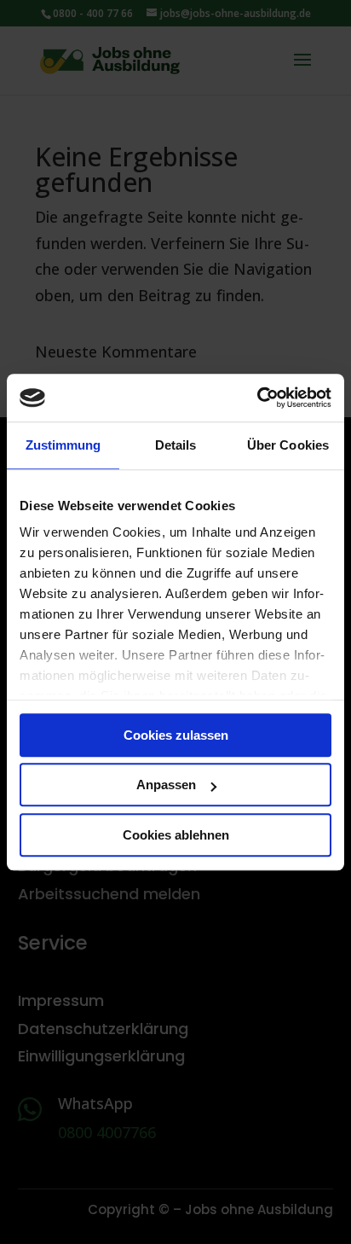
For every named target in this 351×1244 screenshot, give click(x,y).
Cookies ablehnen (176, 835)
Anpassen (166, 784)
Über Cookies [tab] (288, 445)
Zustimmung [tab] (63, 445)
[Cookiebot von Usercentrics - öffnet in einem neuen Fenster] (256, 398)
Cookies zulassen (176, 735)
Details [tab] (176, 445)
